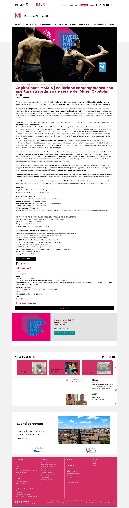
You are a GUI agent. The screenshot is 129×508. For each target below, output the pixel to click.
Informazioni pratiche (48, 463)
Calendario (99, 24)
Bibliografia (20, 493)
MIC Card (53, 289)
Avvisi (94, 463)
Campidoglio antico (22, 481)
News (94, 461)
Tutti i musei (73, 5)
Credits (91, 502)
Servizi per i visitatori (48, 466)
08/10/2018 (102, 386)
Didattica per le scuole (74, 473)
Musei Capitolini (36, 16)
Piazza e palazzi (21, 483)
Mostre (63, 24)
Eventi (73, 24)
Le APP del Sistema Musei (24, 372)
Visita (111, 24)
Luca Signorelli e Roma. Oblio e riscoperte (56, 282)
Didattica (84, 24)
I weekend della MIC (64, 320)
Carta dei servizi (21, 472)
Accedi (92, 5)
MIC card (44, 468)
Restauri (18, 466)
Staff (17, 468)
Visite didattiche (46, 472)
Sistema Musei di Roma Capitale (26, 470)
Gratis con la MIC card (25, 259)
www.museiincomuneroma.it (69, 183)
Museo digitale (48, 24)
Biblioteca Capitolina (23, 494)
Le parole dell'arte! (98, 399)
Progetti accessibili (73, 482)
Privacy (66, 502)
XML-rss (112, 502)
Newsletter (19, 474)
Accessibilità (45, 477)
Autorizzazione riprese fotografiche (27, 496)
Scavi (17, 464)
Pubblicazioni (20, 491)
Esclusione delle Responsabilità (79, 502)
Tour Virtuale (88, 373)
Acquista (84, 5)
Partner (94, 465)
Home (17, 84)
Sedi (18, 479)
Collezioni (31, 24)
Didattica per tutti (72, 476)
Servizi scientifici (25, 488)
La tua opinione (46, 479)
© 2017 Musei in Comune (54, 502)
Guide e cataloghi (47, 476)
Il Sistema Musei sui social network (56, 371)
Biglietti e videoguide (48, 464)
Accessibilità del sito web (101, 502)
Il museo (17, 24)
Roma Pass (44, 470)
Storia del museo (21, 463)
